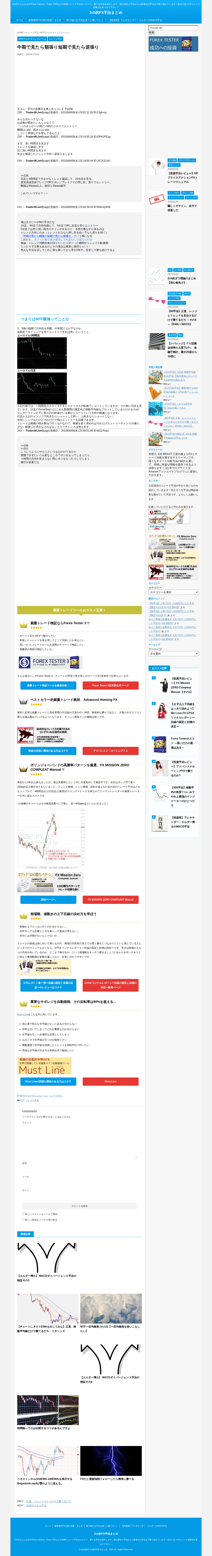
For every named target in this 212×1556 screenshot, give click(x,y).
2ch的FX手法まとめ (106, 12)
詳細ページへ (48, 899)
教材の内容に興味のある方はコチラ (48, 750)
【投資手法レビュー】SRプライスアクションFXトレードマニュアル (183, 177)
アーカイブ (155, 649)
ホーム (19, 20)
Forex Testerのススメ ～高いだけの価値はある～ (183, 743)
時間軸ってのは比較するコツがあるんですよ (43, 1428)
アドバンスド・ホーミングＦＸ (110, 750)
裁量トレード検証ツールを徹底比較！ (48, 685)
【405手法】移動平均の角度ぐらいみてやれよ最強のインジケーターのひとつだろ (183, 796)
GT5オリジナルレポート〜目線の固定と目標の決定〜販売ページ (111, 985)
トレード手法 (55, 1096)
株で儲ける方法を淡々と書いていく (85, 20)
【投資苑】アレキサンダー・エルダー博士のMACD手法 (183, 822)
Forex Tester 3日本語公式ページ (110, 685)
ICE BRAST (173, 607)
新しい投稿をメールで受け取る (41, 1220)
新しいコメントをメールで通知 (41, 1214)
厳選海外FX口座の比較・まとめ (44, 20)
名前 (24, 1163)
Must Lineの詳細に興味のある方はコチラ (48, 1081)
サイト (25, 1190)
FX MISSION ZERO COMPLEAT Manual (110, 899)
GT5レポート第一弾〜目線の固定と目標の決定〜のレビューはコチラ (48, 985)
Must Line (22, 1014)
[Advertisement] (79, 81)
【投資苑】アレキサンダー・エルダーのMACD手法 (135, 20)
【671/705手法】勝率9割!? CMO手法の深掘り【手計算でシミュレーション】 (180, 392)
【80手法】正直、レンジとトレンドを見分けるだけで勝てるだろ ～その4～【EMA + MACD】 (180, 422)
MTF (22, 1100)
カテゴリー (155, 587)
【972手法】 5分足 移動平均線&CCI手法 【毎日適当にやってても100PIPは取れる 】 (180, 376)
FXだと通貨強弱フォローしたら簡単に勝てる (107, 1479)
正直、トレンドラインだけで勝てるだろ (48, 1501)
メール (25, 1176)
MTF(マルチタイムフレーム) (34, 1096)
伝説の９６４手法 (36, 1505)
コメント (26, 1122)
